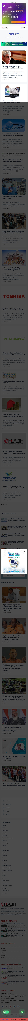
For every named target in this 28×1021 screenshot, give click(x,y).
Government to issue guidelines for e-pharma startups (11, 102)
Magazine (13, 1019)
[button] (22, 28)
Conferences (22, 1019)
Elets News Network (7, 79)
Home (14, 37)
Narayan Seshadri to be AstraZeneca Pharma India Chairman (12, 67)
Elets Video (5, 1019)
